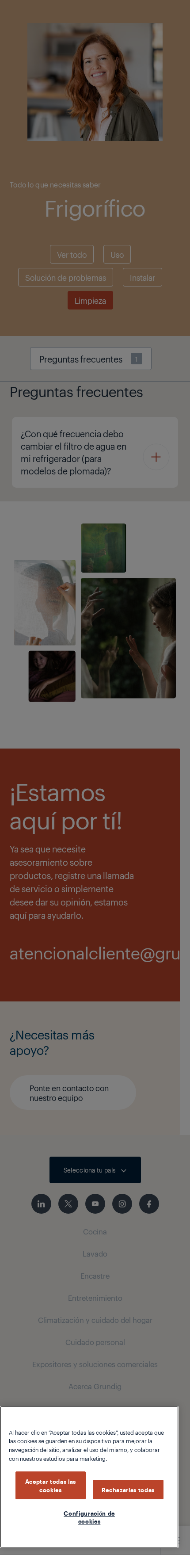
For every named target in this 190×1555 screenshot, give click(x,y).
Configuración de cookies (89, 1517)
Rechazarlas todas (128, 1490)
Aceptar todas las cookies (50, 1485)
